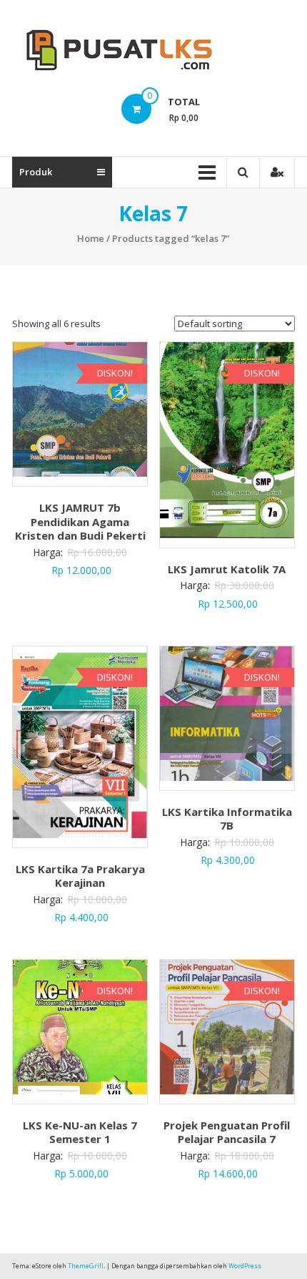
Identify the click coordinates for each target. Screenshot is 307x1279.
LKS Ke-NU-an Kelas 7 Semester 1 (80, 1132)
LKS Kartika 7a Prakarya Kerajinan (80, 876)
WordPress (244, 1265)
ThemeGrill (86, 1265)
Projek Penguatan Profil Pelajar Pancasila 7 (226, 1132)
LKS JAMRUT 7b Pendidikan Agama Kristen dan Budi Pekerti (80, 521)
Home (90, 238)
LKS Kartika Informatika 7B (227, 818)
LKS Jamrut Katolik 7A (227, 569)
